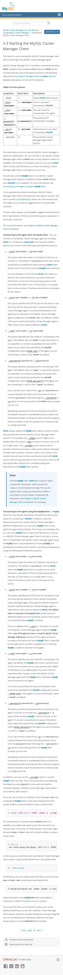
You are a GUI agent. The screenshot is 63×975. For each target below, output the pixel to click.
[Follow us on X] (11, 967)
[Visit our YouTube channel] (22, 967)
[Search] (48, 23)
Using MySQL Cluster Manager (16, 33)
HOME (29, 930)
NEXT (39, 930)
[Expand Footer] (58, 960)
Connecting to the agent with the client (32, 76)
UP (34, 930)
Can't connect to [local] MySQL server (20, 199)
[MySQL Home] (9, 6)
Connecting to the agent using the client (24, 186)
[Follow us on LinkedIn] (16, 967)
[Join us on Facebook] (5, 967)
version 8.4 (51, 32)
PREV (24, 930)
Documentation (12, 15)
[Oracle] (10, 959)
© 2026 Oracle (24, 959)
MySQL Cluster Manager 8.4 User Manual (20, 30)
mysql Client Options (16, 463)
